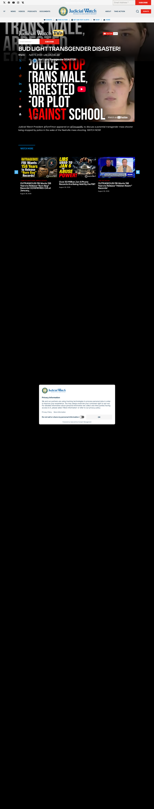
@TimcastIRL (76, 126)
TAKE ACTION (63, 20)
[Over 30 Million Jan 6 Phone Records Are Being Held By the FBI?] (77, 167)
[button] (4, 11)
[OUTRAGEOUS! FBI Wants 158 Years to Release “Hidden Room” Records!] (116, 167)
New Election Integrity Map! (77, 3)
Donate (146, 11)
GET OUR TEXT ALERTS (81, 20)
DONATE (49, 20)
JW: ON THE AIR (52, 54)
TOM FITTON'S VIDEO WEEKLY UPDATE (34, 180)
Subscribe (143, 2)
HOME (108, 20)
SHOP (97, 20)
